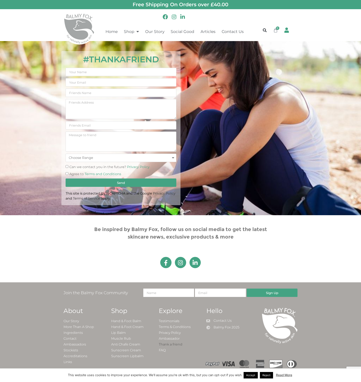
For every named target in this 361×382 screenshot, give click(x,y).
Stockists (71, 350)
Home (112, 31)
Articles (208, 31)
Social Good (182, 31)
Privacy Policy (138, 167)
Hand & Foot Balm (126, 321)
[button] (264, 30)
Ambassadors (75, 344)
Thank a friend (170, 344)
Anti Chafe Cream (125, 344)
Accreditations (75, 356)
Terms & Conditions (175, 327)
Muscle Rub (121, 339)
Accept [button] (250, 375)
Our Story (154, 31)
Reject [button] (266, 375)
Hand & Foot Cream (127, 327)
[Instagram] (180, 262)
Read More (284, 375)
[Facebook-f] (166, 262)
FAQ (162, 350)
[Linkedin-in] (195, 262)
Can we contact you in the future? (109, 167)
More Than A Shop (79, 327)
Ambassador (169, 339)
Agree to (95, 174)
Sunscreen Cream (126, 350)
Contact (70, 339)
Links (68, 362)
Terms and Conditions (103, 174)
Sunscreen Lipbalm (127, 356)
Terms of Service (86, 198)
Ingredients (73, 333)
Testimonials (169, 321)
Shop (129, 31)
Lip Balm (118, 333)
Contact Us (233, 31)
